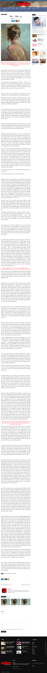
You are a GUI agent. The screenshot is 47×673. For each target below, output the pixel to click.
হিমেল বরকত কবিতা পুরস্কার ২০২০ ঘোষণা (6, 584)
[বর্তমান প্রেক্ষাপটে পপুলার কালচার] (3, 652)
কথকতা (8, 8)
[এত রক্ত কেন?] (19, 652)
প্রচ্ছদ (5, 8)
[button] (45, 8)
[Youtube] (45, 0)
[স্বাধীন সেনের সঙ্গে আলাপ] (19, 647)
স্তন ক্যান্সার (39, 43)
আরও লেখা (8, 596)
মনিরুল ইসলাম (12, 18)
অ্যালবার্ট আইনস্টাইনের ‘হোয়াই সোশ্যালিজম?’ (10, 647)
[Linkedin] (40, 0)
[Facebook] (37, 0)
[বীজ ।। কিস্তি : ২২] (25, 602)
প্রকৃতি (21, 8)
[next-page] (3, 607)
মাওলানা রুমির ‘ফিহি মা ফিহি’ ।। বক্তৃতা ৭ (10, 643)
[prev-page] (1, 607)
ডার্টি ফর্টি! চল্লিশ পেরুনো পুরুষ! (37, 28)
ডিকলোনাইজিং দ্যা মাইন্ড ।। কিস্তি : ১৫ (25, 584)
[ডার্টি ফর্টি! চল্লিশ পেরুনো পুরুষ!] (39, 22)
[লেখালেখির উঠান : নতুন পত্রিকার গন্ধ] (43, 53)
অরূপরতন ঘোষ (34, 29)
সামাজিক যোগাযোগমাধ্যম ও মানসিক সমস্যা (41, 39)
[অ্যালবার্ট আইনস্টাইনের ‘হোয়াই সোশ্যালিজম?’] (3, 647)
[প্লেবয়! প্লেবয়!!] (35, 53)
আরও (5, 10)
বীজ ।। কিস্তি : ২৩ (13, 605)
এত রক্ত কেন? (24, 651)
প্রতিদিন (17, 8)
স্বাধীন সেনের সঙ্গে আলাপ (25, 647)
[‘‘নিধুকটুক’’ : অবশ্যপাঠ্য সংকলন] (35, 61)
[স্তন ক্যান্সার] (34, 45)
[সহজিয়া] (23, 4)
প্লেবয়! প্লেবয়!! (33, 56)
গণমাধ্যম (33, 8)
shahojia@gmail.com (18, 668)
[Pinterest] (42, 0)
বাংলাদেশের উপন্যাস (14, 573)
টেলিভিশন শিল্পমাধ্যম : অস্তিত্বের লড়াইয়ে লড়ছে (26, 643)
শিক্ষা (38, 8)
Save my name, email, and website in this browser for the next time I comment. (12, 629)
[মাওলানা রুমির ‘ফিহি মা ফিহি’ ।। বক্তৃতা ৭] (3, 643)
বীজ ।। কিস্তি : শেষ (3, 605)
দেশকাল (12, 8)
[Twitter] (43, 0)
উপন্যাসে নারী (5, 573)
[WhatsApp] (19, 21)
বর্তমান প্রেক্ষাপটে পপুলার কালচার (9, 651)
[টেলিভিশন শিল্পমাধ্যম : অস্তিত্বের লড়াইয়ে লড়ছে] (19, 643)
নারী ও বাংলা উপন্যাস (9, 573)
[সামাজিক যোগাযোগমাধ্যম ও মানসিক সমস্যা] (34, 40)
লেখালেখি (28, 8)
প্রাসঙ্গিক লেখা (4, 596)
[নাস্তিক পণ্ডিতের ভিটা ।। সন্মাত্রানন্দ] (43, 61)
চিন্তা (24, 8)
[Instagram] (39, 0)
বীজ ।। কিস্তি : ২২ (23, 605)
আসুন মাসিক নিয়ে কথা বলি (42, 35)
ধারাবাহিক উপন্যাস (8, 13)
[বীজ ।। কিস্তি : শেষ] (5, 602)
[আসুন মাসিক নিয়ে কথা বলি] (34, 35)
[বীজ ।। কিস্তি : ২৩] (15, 602)
